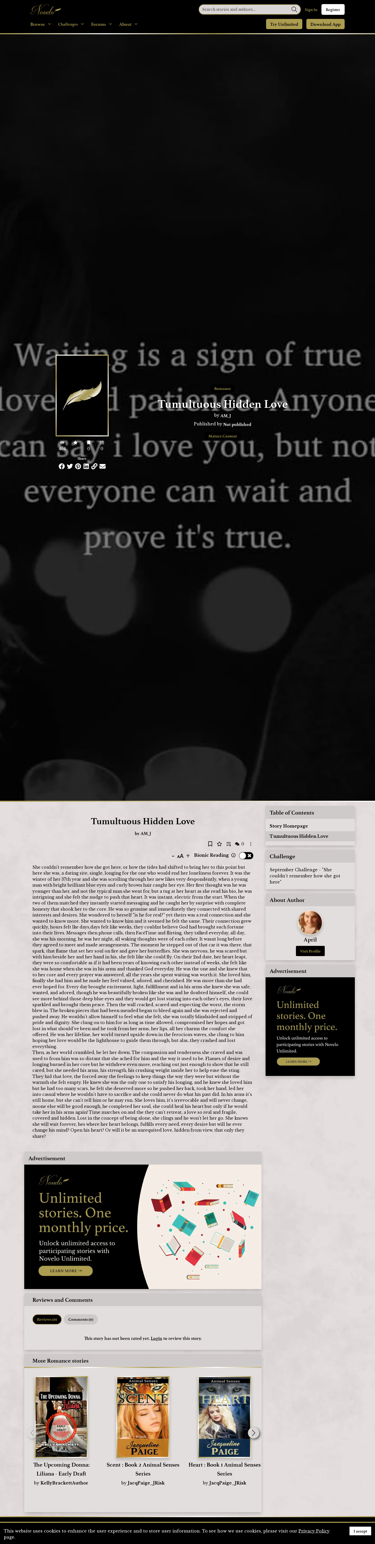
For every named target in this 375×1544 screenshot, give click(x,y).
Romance (222, 388)
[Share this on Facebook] (62, 466)
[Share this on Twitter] (70, 466)
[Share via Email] (102, 466)
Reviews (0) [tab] (47, 1319)
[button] (253, 1432)
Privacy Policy (314, 1531)
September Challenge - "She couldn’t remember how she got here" (305, 876)
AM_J (225, 415)
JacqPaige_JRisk (146, 1482)
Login (156, 1338)
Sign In (311, 9)
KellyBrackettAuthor (64, 1482)
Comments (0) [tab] (80, 1319)
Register (333, 9)
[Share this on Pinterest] (78, 466)
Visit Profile (310, 951)
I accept (360, 1531)
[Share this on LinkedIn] (86, 466)
